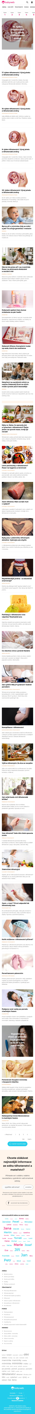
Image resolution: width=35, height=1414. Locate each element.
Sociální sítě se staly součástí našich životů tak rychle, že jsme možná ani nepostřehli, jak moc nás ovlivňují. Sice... (17, 393)
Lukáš (30, 1238)
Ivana (24, 1261)
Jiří (17, 1249)
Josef (28, 1245)
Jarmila (3, 1245)
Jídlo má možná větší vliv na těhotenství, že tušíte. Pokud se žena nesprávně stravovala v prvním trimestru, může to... (17, 770)
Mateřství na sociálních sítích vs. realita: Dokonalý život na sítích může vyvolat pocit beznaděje (15, 384)
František (5, 1256)
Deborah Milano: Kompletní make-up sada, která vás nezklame (16, 347)
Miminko (4, 231)
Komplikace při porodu (8, 976)
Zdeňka (27, 1218)
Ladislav (23, 1235)
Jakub (19, 1261)
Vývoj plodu (5, 619)
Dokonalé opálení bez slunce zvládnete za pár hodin (14, 311)
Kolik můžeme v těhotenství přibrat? (17, 939)
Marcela (12, 1256)
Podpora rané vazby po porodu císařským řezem (15, 1010)
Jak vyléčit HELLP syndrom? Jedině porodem (17, 686)
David (29, 1261)
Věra (30, 1256)
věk (28, 1377)
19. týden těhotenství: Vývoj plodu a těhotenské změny (16, 110)
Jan (24, 1255)
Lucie (4, 1238)
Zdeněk (16, 1229)
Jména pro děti (6, 583)
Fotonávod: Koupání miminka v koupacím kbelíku (14, 1081)
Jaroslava (15, 1224)
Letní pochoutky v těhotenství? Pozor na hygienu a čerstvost (15, 466)
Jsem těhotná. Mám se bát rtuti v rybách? (15, 503)
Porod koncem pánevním (12, 973)
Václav (9, 1245)
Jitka (28, 1250)
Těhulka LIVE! (27, 1374)
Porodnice (7, 1314)
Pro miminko (8, 1343)
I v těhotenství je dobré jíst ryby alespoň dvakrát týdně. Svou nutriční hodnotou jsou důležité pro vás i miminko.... (17, 547)
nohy (7, 1366)
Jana (7, 1228)
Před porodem (8, 1312)
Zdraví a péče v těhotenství (9, 434)
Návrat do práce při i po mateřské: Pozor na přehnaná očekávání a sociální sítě (16, 269)
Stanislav (25, 1238)
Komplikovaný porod (10, 1319)
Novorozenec (8, 1331)
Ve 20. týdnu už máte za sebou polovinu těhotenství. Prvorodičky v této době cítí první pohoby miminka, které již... (15, 199)
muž (30, 1363)
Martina (15, 1232)
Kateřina (26, 1233)
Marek (28, 1241)
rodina (4, 1371)
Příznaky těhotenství (8, 838)
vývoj (24, 1377)
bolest (4, 1355)
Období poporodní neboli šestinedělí (15, 1324)
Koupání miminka (6, 1084)
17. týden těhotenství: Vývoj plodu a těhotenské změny (16, 73)
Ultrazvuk (7, 1298)
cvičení (21, 1355)
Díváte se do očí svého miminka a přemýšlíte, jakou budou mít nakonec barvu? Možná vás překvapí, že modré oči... (17, 235)
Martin (8, 1232)
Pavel (16, 1221)
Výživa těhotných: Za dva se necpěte (17, 763)
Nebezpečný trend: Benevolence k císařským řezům (15, 1117)
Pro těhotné (7, 1305)
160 (23, 1139)
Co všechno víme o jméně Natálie (16, 651)
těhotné (19, 1374)
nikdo (3, 1366)
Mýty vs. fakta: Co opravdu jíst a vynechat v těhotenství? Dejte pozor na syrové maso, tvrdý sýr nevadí (15, 428)
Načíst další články (19, 1144)
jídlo (17, 1358)
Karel (17, 1256)
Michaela (10, 1238)
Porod (26, 7)
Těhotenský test (6, 908)
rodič (8, 1371)
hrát (14, 1358)
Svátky (6, 1281)
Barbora (23, 1250)
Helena (11, 1264)
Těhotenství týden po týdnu (17, 40)
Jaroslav (6, 1221)
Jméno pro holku (9, 1279)
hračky (10, 1358)
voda (7, 1377)
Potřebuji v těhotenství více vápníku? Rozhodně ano (13, 616)
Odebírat (28, 1187)
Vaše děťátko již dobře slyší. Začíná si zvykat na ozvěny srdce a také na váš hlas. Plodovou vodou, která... (16, 118)
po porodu (6, 1369)
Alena (16, 1264)
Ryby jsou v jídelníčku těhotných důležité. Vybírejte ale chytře (15, 539)
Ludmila (22, 1264)
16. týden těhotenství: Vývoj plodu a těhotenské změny (17, 32)
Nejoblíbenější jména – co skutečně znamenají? (17, 579)
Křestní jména (8, 1274)
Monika (18, 1235)
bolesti (9, 1355)
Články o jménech (9, 1284)
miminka (6, 1363)
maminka (6, 1360)
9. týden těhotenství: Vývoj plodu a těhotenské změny (16, 150)
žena (14, 1380)
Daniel (24, 1241)
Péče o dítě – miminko (10, 1336)
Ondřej (6, 1218)
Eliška (6, 1264)
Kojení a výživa (8, 1341)
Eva (6, 1250)
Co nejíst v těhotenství (8, 470)
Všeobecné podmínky (16, 1395)
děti (26, 1354)
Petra (21, 1225)
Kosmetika (5, 314)
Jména (4, 7)
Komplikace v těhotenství (13, 727)
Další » (30, 1139)
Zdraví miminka (9, 1338)
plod (11, 1366)
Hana (7, 1241)
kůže (26, 1358)
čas (9, 1380)
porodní (29, 1369)
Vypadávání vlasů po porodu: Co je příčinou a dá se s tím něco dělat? (17, 1039)
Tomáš (18, 1238)
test (21, 1371)
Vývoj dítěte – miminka (11, 1333)
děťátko (4, 1358)
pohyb (20, 1366)
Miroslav (28, 1222)
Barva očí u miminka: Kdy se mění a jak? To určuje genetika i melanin (16, 227)
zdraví (4, 1380)
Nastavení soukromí (17, 1400)
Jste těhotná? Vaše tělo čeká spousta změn (17, 834)
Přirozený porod (9, 1317)
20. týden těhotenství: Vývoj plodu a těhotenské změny (16, 191)
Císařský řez (5, 1014)
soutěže (17, 1371)
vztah (20, 1377)
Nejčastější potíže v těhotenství (11, 689)
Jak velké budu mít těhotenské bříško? (15, 798)
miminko (17, 1363)
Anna (21, 1218)
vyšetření (13, 1377)
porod (14, 1369)
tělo (3, 1377)
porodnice (21, 1369)
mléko (25, 1364)
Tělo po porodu (17, 1048)
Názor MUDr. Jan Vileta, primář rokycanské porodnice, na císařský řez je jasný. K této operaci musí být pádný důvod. (16, 1125)
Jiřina (14, 1261)
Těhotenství (19, 7)
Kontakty (12, 1393)
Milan (13, 1235)
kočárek (22, 1358)
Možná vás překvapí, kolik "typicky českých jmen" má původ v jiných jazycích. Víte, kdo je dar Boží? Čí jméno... (17, 588)
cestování (15, 1355)
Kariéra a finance (7, 274)
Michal (14, 1241)
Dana (22, 1222)
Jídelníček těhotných (11, 869)
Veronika (6, 1235)
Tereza (26, 1224)
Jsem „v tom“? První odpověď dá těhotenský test (15, 904)
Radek (27, 1264)
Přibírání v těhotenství (8, 802)
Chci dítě (10, 7)
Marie (18, 1245)
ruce (12, 1371)
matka (24, 1360)
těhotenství (8, 1374)
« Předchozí (8, 1134)
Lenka (9, 1225)
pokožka (25, 1366)
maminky (16, 1360)
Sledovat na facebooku (19, 1203)
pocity (15, 1366)
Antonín (20, 1241)
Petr (7, 1260)
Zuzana (11, 1250)
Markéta (28, 1235)
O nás (20, 1393)
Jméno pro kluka (9, 1276)
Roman (22, 1229)
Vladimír (28, 1229)
